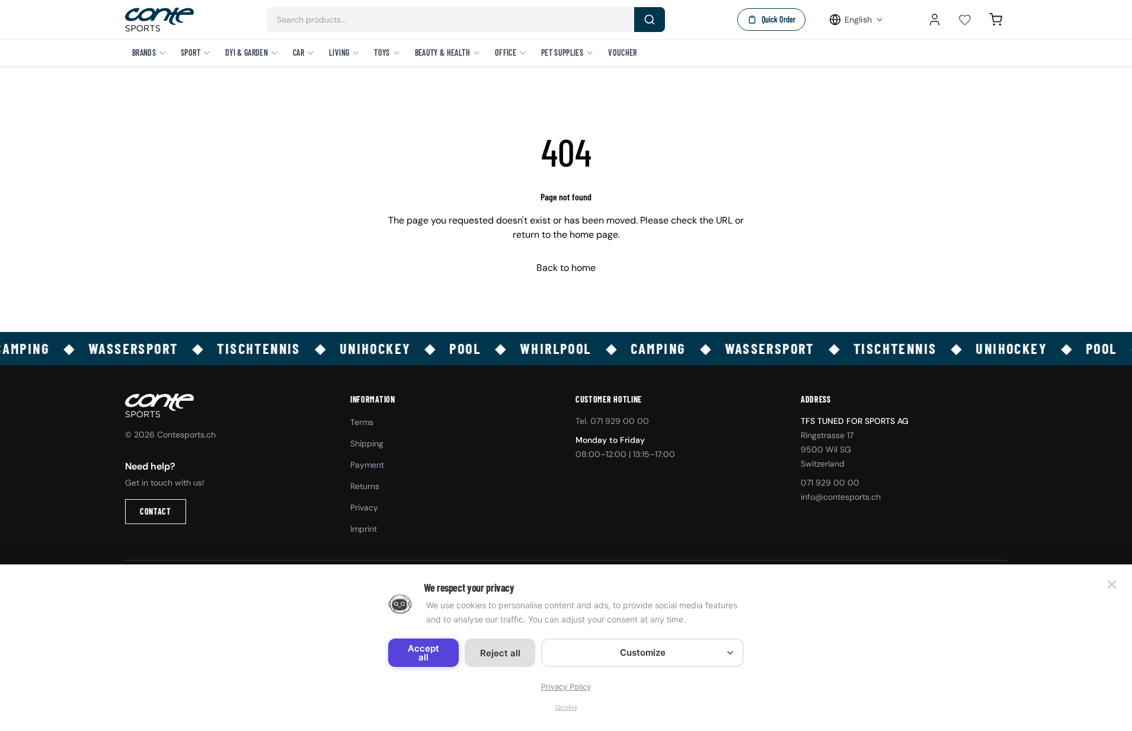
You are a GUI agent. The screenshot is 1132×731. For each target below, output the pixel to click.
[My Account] (934, 19)
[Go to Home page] (159, 19)
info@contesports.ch (841, 496)
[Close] (1111, 584)
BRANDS (144, 52)
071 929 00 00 (830, 482)
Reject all (500, 653)
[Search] (649, 19)
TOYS (381, 52)
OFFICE (505, 52)
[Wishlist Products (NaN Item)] (964, 19)
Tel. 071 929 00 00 (612, 421)
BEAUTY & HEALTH (442, 52)
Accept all (423, 653)
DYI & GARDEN (246, 52)
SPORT (190, 52)
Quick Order (778, 19)
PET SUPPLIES (562, 52)
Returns (364, 486)
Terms (361, 422)
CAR (298, 52)
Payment (367, 464)
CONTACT (155, 511)
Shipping (366, 443)
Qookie (566, 707)
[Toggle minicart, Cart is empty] (995, 19)
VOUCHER (622, 52)
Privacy (364, 507)
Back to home (566, 267)
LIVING (339, 52)
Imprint (363, 528)
